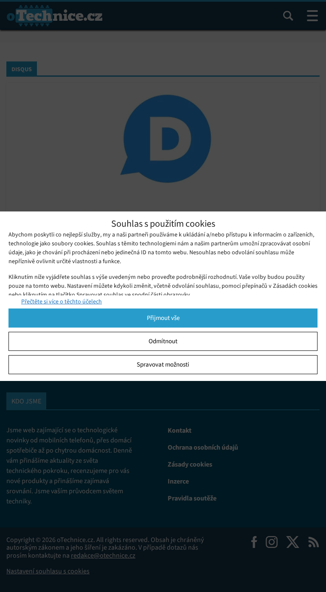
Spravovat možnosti (163, 364)
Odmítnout (163, 341)
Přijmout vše (163, 318)
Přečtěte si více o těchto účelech (61, 301)
